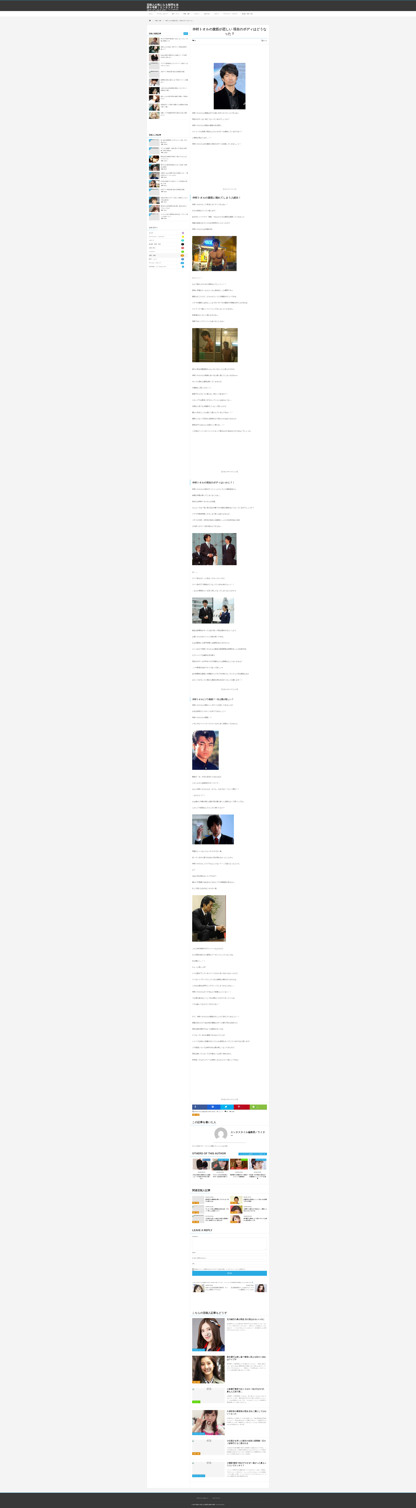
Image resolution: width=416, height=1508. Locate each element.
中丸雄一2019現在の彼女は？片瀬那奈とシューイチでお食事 (257, 1176)
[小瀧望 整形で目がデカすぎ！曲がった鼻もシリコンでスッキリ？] (208, 1463)
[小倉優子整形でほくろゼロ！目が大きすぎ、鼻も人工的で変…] (208, 1389)
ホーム (151, 13)
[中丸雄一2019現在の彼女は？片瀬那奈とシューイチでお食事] (257, 1167)
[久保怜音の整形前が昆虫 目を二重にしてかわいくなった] (208, 1422)
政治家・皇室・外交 (247, 13)
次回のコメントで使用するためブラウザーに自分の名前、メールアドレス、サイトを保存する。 (220, 1269)
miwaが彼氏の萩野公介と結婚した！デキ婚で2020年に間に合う (201, 1176)
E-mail (193, 1258)
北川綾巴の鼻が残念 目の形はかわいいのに (245, 1319)
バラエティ (197, 13)
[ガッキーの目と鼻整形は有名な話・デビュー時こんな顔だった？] (198, 1206)
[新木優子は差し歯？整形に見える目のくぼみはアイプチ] (208, 1369)
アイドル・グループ (162, 13)
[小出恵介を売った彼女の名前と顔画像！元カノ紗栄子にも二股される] (198, 1216)
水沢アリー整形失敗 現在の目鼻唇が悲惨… (173, 71)
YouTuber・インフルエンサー (166, 266)
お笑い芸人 (207, 13)
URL (193, 1263)
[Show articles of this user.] (211, 1133)
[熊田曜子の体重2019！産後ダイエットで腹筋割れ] (239, 1167)
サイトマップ (216, 1498)
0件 (195, 40)
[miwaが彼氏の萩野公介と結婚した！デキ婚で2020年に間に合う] (201, 1167)
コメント (220, 1111)
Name (193, 1252)
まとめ (166, 233)
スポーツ (216, 13)
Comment (194, 1236)
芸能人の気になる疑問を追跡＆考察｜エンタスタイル (163, 6)
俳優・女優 (186, 13)
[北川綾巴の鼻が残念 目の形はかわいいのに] (208, 1334)
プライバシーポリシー (202, 1498)
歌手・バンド (175, 13)
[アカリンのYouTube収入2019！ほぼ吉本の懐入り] (220, 1170)
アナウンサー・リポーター (230, 13)
